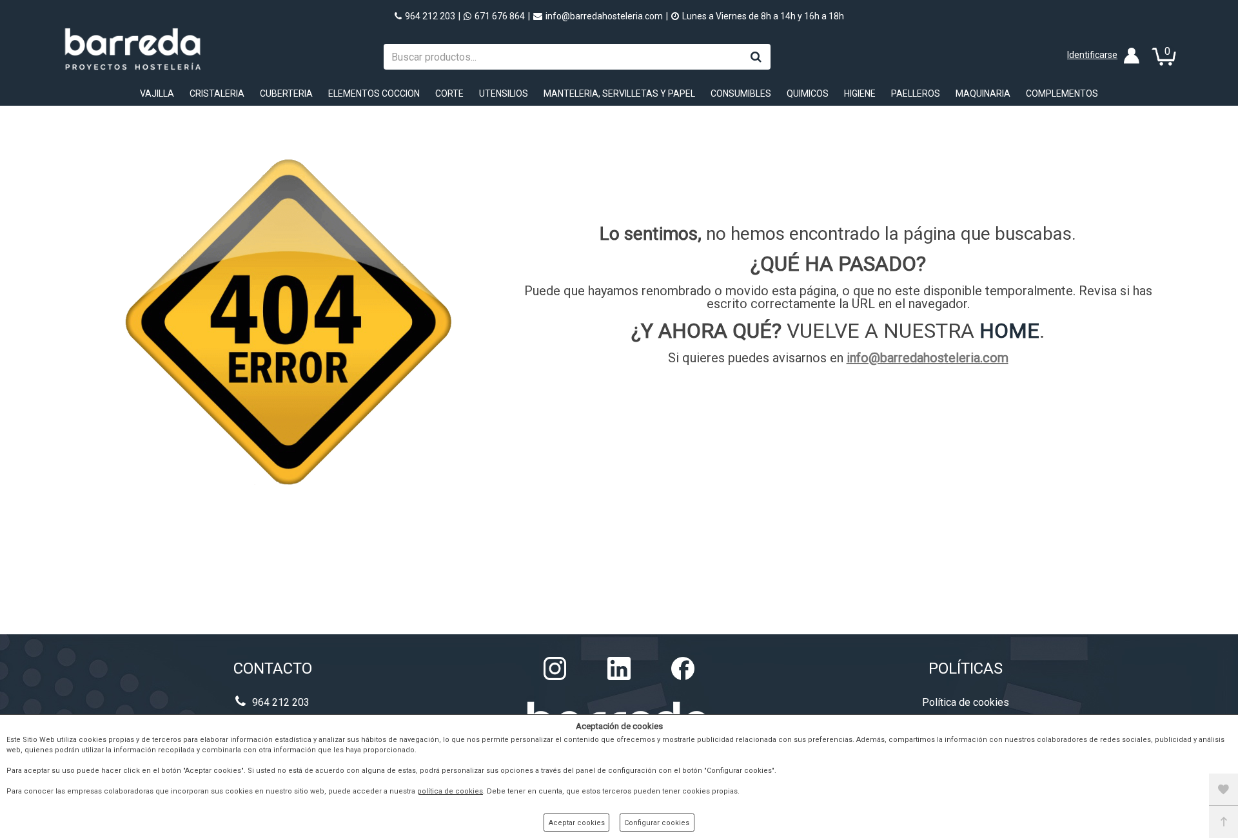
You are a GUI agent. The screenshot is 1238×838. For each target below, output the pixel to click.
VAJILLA (157, 93)
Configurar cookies (656, 823)
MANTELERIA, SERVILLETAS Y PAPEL (619, 93)
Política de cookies (965, 702)
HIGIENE (860, 93)
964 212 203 (430, 16)
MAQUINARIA (983, 93)
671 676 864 (500, 16)
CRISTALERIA (217, 93)
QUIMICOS (808, 93)
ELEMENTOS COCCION (374, 93)
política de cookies (450, 791)
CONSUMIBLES (741, 93)
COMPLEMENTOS (1062, 93)
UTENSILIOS (503, 93)
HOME (1009, 330)
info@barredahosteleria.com (604, 16)
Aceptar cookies (577, 823)
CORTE (449, 93)
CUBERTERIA (286, 93)
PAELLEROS (915, 93)
